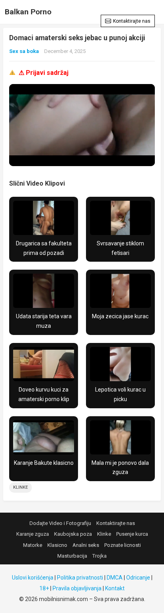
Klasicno (57, 545)
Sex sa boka (24, 51)
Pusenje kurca (132, 534)
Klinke (20, 487)
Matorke (32, 545)
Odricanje (138, 577)
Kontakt (115, 588)
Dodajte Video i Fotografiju (60, 523)
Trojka (99, 556)
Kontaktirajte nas (131, 21)
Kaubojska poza (73, 534)
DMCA (115, 577)
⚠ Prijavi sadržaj (43, 72)
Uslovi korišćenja (32, 577)
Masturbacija (72, 556)
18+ (44, 588)
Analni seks (85, 545)
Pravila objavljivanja (77, 588)
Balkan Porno (28, 11)
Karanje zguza (32, 534)
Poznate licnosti (122, 545)
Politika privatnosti (80, 577)
